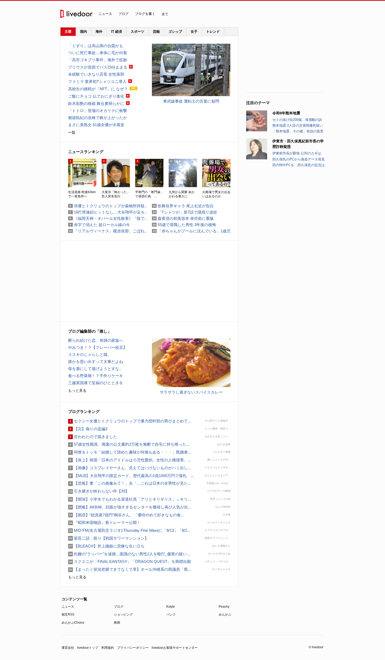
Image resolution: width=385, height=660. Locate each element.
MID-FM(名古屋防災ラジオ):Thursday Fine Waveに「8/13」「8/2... (129, 530)
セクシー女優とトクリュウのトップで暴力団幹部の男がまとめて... (129, 421)
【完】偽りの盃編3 (87, 429)
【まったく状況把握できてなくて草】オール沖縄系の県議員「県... (129, 569)
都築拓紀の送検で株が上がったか (97, 117)
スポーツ (137, 31)
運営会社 (68, 648)
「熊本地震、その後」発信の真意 (297, 131)
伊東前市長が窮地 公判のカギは (296, 153)
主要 (68, 31)
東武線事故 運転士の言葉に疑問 (191, 101)
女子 (194, 31)
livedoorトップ (87, 648)
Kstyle (170, 606)
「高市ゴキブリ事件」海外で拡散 (97, 60)
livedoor (76, 13)
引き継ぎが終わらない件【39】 (98, 491)
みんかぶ (225, 614)
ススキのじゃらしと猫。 (89, 354)
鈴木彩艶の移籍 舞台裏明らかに (96, 103)
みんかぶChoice (73, 622)
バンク (171, 614)
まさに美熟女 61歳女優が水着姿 (96, 124)
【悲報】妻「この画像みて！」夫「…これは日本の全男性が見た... (129, 483)
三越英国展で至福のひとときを (95, 383)
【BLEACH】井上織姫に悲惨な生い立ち (106, 546)
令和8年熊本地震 (286, 113)
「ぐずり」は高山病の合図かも (95, 45)
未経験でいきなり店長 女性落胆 (96, 74)
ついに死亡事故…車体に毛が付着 (97, 53)
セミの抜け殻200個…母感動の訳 (297, 120)
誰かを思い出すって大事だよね (95, 361)
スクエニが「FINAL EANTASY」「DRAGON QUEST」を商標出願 (131, 561)
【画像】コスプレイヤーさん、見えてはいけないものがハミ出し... (129, 468)
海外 (99, 31)
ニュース (105, 14)
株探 (117, 622)
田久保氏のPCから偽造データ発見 (298, 159)
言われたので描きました (92, 437)
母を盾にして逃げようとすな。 (95, 368)
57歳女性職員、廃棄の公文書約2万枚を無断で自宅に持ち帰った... (128, 444)
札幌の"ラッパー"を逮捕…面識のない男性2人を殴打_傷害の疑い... (129, 554)
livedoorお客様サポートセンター (175, 648)
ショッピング (123, 614)
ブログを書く (145, 14)
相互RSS (68, 614)
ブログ (123, 14)
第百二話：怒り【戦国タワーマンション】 (108, 538)
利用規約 (107, 648)
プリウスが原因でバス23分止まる (97, 67)
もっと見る (77, 390)
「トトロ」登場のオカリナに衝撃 (97, 110)
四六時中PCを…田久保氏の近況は (298, 165)
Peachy (224, 606)
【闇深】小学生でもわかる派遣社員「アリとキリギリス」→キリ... (129, 499)
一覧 (71, 132)
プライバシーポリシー (132, 648)
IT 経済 (116, 31)
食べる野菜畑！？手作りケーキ (95, 375)
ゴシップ (175, 31)
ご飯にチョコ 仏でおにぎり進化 (96, 96)
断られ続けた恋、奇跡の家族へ (95, 340)
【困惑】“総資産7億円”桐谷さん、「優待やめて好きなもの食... (126, 515)
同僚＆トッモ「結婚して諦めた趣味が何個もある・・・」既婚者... (129, 452)
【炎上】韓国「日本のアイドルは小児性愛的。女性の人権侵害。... (129, 460)
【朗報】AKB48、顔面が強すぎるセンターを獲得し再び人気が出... (129, 507)
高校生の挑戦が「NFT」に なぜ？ (98, 89)
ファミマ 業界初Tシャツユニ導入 (97, 81)
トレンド (213, 31)
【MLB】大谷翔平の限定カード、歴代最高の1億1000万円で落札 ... (131, 476)
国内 (83, 31)
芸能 (156, 31)
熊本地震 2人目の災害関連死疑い (297, 125)
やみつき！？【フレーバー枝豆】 (97, 347)
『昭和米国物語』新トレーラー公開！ (104, 522)
